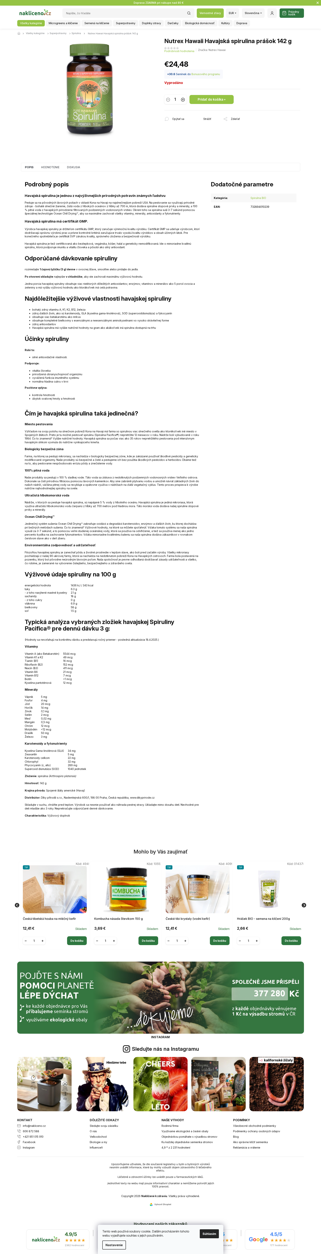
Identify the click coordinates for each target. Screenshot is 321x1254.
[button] (55, 938)
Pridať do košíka (210, 99)
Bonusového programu (206, 74)
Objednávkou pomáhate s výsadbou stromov (189, 1136)
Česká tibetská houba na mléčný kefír (49, 919)
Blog (236, 1136)
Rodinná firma (170, 1125)
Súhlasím (209, 1234)
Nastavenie (114, 1245)
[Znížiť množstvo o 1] (168, 99)
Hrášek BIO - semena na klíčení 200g (263, 919)
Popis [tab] (29, 167)
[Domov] (20, 33)
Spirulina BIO (258, 198)
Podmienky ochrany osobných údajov (256, 1131)
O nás (93, 1131)
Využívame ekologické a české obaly (185, 1131)
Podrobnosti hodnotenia (179, 51)
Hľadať (191, 14)
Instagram (29, 1147)
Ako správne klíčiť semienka (250, 1142)
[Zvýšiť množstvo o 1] (183, 99)
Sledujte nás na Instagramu (165, 1049)
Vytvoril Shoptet (162, 1204)
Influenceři (96, 1147)
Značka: (212, 50)
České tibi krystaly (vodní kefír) (188, 919)
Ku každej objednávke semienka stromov (187, 1142)
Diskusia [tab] (73, 167)
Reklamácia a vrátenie (246, 1147)
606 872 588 (31, 1131)
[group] (53, 905)
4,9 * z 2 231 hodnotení (176, 1147)
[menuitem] (31, 23)
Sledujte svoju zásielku (104, 1125)
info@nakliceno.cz (34, 1125)
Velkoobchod (98, 1136)
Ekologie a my (98, 1142)
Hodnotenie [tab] (50, 167)
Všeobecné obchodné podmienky (254, 1125)
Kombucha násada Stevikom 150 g (118, 919)
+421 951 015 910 (33, 1136)
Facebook (29, 1142)
